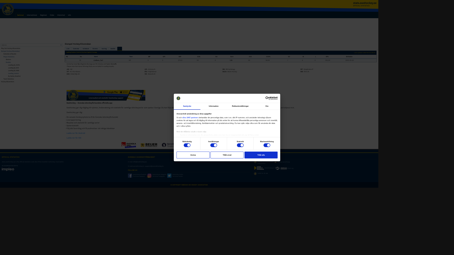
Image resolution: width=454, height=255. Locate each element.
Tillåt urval (227, 155)
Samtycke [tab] (187, 106)
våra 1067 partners (190, 118)
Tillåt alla (261, 155)
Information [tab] (213, 106)
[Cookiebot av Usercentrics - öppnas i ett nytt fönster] (267, 98)
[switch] (213, 145)
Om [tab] (266, 106)
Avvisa (193, 155)
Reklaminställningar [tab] (240, 106)
